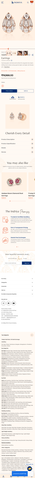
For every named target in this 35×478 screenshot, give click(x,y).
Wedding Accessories (20, 421)
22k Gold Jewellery (10, 402)
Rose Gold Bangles (19, 393)
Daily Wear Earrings (6, 427)
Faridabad (4, 462)
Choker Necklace (19, 353)
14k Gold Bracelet (19, 408)
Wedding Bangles (22, 419)
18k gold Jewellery (10, 405)
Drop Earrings (9, 350)
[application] (17, 23)
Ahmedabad (7, 458)
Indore (21, 464)
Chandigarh (23, 459)
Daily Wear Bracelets (27, 427)
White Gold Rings (11, 399)
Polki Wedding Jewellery (12, 415)
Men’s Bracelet (26, 363)
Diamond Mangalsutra (7, 388)
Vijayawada (5, 470)
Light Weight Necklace (7, 433)
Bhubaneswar (10, 459)
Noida (23, 467)
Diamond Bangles (6, 386)
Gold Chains (20, 382)
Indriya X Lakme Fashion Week (9, 453)
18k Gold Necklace (22, 407)
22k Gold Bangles (27, 402)
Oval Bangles (9, 367)
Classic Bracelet (5, 364)
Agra (3, 458)
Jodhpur (8, 465)
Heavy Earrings (13, 440)
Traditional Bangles (28, 367)
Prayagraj (4, 468)
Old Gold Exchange (15, 339)
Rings (7, 344)
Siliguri (23, 468)
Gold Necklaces (13, 382)
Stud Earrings (24, 350)
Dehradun (22, 461)
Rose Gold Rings (11, 394)
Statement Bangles (26, 369)
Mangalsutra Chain (12, 361)
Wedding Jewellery (6, 410)
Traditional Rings (15, 371)
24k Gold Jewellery (10, 400)
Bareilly (21, 458)
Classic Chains (5, 375)
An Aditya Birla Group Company (8, 323)
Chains (8, 345)
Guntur (18, 462)
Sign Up (27, 263)
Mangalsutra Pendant (13, 358)
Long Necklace (27, 353)
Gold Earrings (15, 380)
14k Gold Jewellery (10, 408)
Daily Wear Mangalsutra (27, 429)
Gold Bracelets (5, 382)
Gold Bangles (28, 380)
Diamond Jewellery (10, 385)
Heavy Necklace (5, 440)
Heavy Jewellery (5, 437)
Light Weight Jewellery (7, 431)
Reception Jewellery (11, 418)
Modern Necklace (17, 357)
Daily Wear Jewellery (6, 425)
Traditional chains (13, 375)
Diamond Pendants (26, 388)
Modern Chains (8, 374)
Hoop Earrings (16, 350)
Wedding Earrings (12, 419)
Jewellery (4, 341)
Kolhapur (17, 465)
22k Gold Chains (14, 403)
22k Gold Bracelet (6, 403)
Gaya (8, 462)
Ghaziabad (13, 462)
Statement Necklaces (7, 357)
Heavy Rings (29, 440)
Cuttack (11, 461)
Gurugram (22, 462)
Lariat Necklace (5, 355)
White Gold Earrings (22, 396)
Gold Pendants (5, 383)
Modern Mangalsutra (7, 360)
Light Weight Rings (10, 435)
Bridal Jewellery (15, 450)
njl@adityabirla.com (11, 317)
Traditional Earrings (11, 352)
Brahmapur (17, 459)
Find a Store (9, 91)
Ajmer (12, 458)
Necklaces (12, 344)
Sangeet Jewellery (24, 416)
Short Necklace (10, 353)
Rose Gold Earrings (21, 391)
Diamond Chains (17, 388)
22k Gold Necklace (23, 403)
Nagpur (19, 467)
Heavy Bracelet (21, 440)
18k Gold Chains (19, 405)
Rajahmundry (14, 468)
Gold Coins (11, 383)
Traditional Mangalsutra (18, 360)
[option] (8, 53)
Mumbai (15, 467)
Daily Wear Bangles (16, 427)
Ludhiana (4, 467)
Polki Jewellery (7, 389)
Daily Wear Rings (16, 429)
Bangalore (26, 458)
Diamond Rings (28, 385)
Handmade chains (17, 374)
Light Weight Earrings (18, 433)
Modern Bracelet (10, 363)
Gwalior (28, 462)
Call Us (26, 91)
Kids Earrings (29, 352)
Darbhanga (16, 461)
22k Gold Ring (19, 402)
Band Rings (7, 371)
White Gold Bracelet (20, 397)
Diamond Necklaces (25, 386)
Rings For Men (14, 372)
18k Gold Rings (27, 405)
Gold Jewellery (7, 380)
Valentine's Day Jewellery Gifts (24, 451)
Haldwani (4, 464)
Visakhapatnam (12, 470)
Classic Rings (22, 371)
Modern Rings (30, 371)
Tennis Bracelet (18, 363)
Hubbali (12, 464)
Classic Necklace (25, 355)
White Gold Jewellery (12, 396)
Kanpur (12, 465)
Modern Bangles (17, 369)
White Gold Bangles (10, 397)
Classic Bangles (8, 369)
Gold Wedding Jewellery (13, 413)
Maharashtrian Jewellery (7, 445)
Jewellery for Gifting (11, 451)
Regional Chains (26, 374)
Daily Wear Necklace (7, 429)
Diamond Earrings (20, 385)
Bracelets (4, 345)
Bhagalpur (4, 459)
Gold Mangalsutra (28, 382)
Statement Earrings (21, 352)
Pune (8, 468)
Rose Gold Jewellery (11, 391)
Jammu (3, 465)
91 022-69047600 (5, 319)
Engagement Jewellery (14, 416)
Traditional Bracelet (25, 364)
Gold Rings (21, 380)
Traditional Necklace (15, 355)
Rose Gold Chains (10, 393)
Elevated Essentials (6, 450)
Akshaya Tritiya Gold (25, 450)
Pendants (29, 344)
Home (2, 52)
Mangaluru (9, 467)
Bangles (17, 344)
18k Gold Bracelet (12, 407)
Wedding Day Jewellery (22, 418)
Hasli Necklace (25, 357)
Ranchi (19, 468)
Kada (3, 369)
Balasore (17, 458)
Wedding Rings (10, 421)
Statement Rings (6, 372)
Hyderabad (17, 464)
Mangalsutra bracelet (24, 358)
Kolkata (22, 465)
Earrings (4, 344)
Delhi (27, 461)
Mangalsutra (23, 344)
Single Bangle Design (18, 367)
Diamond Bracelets (15, 386)
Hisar (8, 464)
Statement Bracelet (14, 364)
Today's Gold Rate (6, 339)
